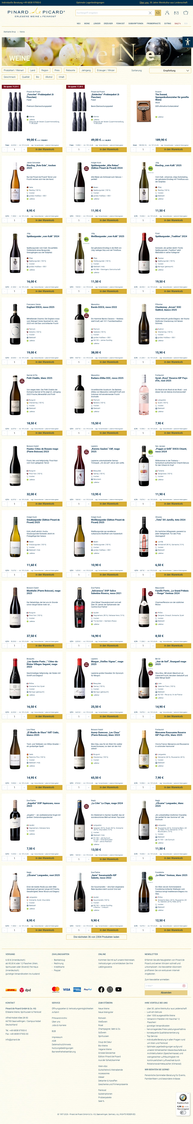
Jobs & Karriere (59, 1025)
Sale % (101, 1101)
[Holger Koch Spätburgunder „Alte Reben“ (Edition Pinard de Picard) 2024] (79, 187)
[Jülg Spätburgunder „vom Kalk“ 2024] (15, 258)
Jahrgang (86, 70)
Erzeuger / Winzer (106, 70)
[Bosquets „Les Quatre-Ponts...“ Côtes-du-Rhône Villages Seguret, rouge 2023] (15, 683)
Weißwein (102, 1021)
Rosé (100, 1025)
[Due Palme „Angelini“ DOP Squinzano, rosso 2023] (15, 825)
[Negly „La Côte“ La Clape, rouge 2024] (79, 825)
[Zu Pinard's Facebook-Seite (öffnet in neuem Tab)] (101, 989)
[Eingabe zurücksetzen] (150, 12)
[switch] (183, 1112)
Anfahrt (55, 1012)
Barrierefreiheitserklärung (64, 1051)
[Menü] (188, 1094)
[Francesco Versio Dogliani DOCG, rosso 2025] (15, 329)
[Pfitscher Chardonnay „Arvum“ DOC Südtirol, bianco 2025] (143, 329)
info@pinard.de (13, 1039)
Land (32, 70)
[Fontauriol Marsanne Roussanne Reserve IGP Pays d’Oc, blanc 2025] (143, 754)
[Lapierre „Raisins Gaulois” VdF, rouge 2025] (79, 471)
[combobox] (118, 13)
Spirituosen (103, 1036)
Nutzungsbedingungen (62, 1048)
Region (44, 70)
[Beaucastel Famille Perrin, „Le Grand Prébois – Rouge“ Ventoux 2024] (143, 612)
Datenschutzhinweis (61, 1044)
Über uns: (144, 2)
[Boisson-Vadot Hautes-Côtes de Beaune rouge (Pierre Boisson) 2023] (15, 471)
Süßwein (102, 1032)
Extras (167, 23)
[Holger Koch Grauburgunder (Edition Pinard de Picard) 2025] (15, 542)
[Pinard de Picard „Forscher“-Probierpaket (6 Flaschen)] (15, 116)
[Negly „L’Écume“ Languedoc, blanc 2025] (143, 825)
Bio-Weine (103, 1045)
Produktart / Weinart (14, 70)
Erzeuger (108, 23)
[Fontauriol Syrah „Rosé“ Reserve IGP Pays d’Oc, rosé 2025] (143, 400)
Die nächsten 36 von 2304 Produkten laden (96, 937)
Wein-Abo (102, 1066)
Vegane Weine (105, 1049)
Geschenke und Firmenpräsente (113, 1084)
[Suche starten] (158, 13)
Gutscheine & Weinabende (110, 1070)
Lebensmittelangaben (52, 145)
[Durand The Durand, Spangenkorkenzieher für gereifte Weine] (143, 116)
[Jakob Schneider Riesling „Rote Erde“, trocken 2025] (15, 187)
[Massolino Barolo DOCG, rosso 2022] (79, 329)
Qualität (26, 77)
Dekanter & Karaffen (107, 1080)
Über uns (56, 1021)
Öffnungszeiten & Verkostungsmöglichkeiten (72, 1008)
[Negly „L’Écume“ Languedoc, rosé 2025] (15, 897)
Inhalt (61, 77)
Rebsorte (70, 70)
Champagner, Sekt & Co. (109, 1029)
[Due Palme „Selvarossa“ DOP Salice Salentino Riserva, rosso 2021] (79, 612)
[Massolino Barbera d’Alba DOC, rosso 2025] (79, 400)
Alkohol (48, 77)
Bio (37, 77)
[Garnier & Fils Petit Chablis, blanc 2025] (15, 400)
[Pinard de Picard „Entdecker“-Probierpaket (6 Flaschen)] (79, 116)
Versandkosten (39, 145)
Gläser (101, 1077)
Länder (96, 23)
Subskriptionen (135, 23)
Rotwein (102, 1018)
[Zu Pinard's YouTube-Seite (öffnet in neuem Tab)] (118, 989)
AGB (54, 1041)
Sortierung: (136, 70)
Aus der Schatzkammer (109, 1060)
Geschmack (10, 77)
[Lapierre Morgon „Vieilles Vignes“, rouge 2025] (79, 683)
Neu (79, 23)
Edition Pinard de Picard (109, 1056)
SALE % (178, 23)
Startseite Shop (10, 32)
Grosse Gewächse (106, 1053)
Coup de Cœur (105, 1042)
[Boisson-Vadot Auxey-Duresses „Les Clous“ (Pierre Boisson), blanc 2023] (79, 754)
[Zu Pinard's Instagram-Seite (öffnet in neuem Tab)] (109, 989)
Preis (57, 70)
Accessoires (103, 1073)
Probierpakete (154, 23)
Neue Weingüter (105, 1012)
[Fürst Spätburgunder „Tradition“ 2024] (143, 258)
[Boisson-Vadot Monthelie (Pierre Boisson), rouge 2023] (15, 612)
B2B (185, 23)
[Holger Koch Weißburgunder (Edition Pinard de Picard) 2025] (79, 542)
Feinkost (120, 23)
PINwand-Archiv (59, 1018)
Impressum (57, 1037)
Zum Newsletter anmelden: (157, 979)
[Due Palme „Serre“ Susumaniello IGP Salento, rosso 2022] (79, 897)
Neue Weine (103, 1008)
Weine (87, 23)
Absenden (166, 992)
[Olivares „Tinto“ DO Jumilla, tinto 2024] (143, 542)
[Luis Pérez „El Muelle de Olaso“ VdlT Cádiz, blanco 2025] (15, 754)
